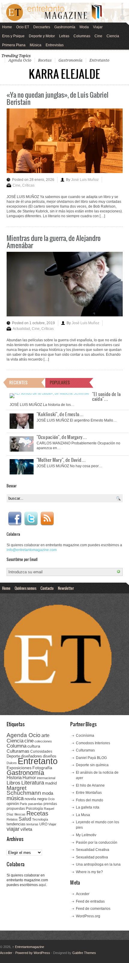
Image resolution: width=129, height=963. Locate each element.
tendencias (16, 824)
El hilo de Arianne (90, 785)
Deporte (13, 756)
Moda (84, 27)
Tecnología (40, 819)
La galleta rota (87, 807)
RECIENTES (18, 382)
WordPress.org (88, 916)
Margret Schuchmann (24, 790)
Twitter (31, 518)
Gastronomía (64, 27)
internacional (46, 778)
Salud (25, 818)
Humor (29, 777)
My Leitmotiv (86, 835)
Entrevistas (55, 45)
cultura (33, 746)
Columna (16, 746)
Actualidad (21, 329)
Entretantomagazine (28, 947)
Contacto (47, 588)
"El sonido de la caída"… (106, 396)
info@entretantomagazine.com (32, 550)
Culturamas (18, 751)
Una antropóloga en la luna (98, 864)
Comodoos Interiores (93, 743)
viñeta (26, 829)
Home (7, 27)
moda (47, 793)
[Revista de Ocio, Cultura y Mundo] (64, 13)
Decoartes (41, 27)
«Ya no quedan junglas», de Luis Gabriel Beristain (57, 98)
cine (29, 741)
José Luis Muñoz (85, 180)
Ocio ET (22, 27)
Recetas (45, 60)
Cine (98, 36)
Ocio (51, 799)
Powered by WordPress (32, 953)
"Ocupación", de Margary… (62, 437)
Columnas (82, 36)
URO (43, 824)
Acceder (82, 894)
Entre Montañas (89, 793)
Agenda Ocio (19, 60)
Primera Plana (14, 45)
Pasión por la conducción (96, 842)
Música (35, 45)
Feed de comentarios (93, 909)
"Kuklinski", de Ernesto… (60, 414)
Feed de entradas (90, 901)
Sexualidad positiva (92, 857)
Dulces (12, 763)
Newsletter (66, 588)
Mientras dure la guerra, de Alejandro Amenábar (53, 241)
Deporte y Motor (42, 36)
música (15, 798)
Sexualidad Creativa (92, 850)
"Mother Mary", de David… (61, 459)
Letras (64, 36)
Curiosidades (41, 751)
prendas (50, 804)
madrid (51, 783)
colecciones (43, 741)
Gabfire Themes (84, 953)
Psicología (34, 808)
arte (45, 735)
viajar (13, 829)
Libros (13, 783)
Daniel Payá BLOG (91, 758)
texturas (32, 824)
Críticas (28, 185)
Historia (14, 777)
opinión (13, 803)
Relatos (12, 819)
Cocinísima (85, 735)
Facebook (15, 518)
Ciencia (112, 36)
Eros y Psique (13, 36)
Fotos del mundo (89, 800)
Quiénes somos (25, 588)
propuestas (16, 808)
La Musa (83, 815)
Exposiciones (19, 768)
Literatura (32, 782)
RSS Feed (47, 518)
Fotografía (42, 767)
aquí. (43, 885)
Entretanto (99, 60)
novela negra (36, 799)
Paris (23, 804)
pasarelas (35, 804)
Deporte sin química (92, 765)
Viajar (98, 27)
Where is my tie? (89, 872)
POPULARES (60, 382)
